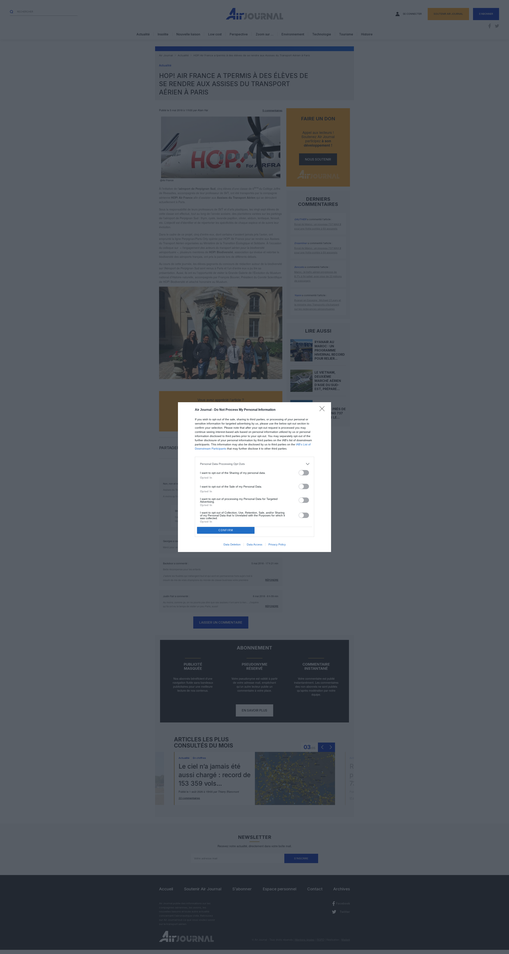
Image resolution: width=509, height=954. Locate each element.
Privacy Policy (277, 544)
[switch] (304, 472)
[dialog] (254, 477)
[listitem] (254, 464)
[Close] (323, 410)
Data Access (254, 544)
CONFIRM (226, 530)
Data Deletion (232, 544)
